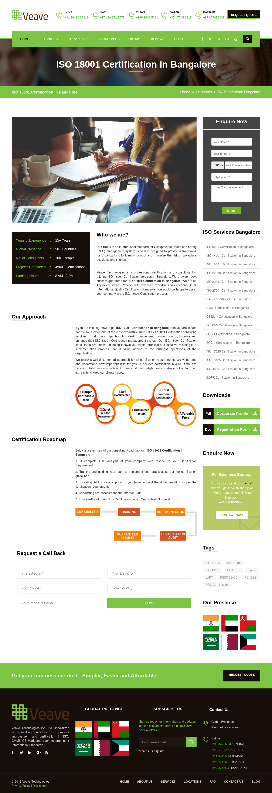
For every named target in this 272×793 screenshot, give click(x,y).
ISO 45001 (212, 570)
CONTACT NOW (231, 515)
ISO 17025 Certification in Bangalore (230, 351)
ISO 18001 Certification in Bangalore (45, 92)
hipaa (251, 570)
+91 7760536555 (232, 502)
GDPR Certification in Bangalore (227, 377)
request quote (242, 674)
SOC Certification (217, 584)
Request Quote (244, 15)
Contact (133, 39)
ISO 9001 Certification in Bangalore (230, 247)
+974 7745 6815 (181, 17)
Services (76, 39)
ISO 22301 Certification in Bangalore (230, 281)
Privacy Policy (21, 785)
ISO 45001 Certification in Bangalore (230, 369)
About (48, 39)
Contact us (233, 781)
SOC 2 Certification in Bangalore (228, 342)
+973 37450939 (213, 17)
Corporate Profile (226, 413)
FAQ (213, 781)
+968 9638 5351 (147, 17)
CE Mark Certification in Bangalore (229, 316)
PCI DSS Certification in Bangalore (229, 325)
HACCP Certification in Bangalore (228, 299)
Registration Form (227, 429)
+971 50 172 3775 (112, 17)
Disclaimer (40, 785)
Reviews (157, 39)
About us (145, 781)
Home (24, 39)
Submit (149, 603)
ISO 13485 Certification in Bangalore (230, 360)
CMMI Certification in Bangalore (227, 308)
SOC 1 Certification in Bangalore (228, 334)
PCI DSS (250, 577)
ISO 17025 (212, 563)
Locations (107, 39)
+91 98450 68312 (76, 17)
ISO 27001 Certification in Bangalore (230, 290)
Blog (178, 39)
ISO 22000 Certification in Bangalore (230, 273)
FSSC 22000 (228, 577)
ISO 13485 (234, 563)
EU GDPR (234, 570)
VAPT (209, 577)
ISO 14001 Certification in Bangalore (230, 255)
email (248, 483)
